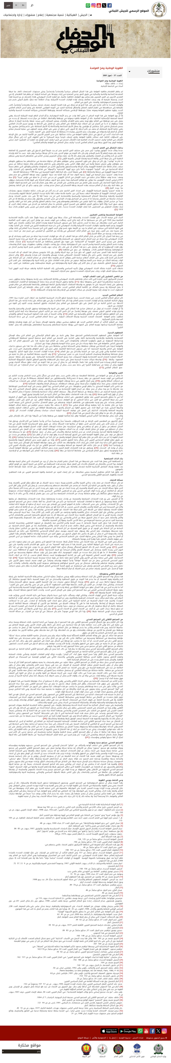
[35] (86, 582)
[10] (113, 266)
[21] (65, 405)
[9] (22, 255)
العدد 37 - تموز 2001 (112, 75)
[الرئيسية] (159, 10)
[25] (29, 434)
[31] (114, 547)
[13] (65, 314)
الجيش (83, 15)
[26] (14, 437)
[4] (107, 188)
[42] (120, 764)
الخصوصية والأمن (99, 1038)
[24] (29, 432)
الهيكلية (72, 15)
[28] (105, 445)
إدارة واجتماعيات (12, 15)
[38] (89, 611)
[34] (15, 558)
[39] (95, 678)
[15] (54, 354)
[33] (114, 555)
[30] (56, 450)
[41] (87, 737)
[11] (77, 282)
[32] (41, 550)
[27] (57, 440)
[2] (84, 172)
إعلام (41, 15)
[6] (89, 233)
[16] (105, 359)
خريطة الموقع (83, 1038)
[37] (54, 609)
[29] (96, 448)
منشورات (30, 15)
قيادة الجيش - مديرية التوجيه (131, 1038)
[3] (14, 177)
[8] (60, 249)
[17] (101, 367)
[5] (116, 209)
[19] (25, 383)
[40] (45, 718)
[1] (60, 158)
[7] (24, 241)
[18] (97, 381)
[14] (57, 351)
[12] (33, 290)
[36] (92, 592)
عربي (8, 5)
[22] (12, 410)
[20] (94, 394)
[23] (69, 413)
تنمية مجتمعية (55, 15)
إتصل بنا (112, 1038)
